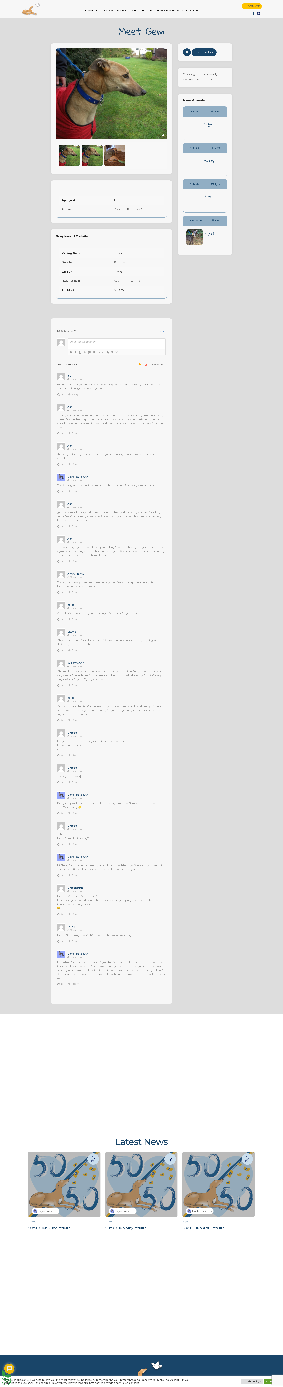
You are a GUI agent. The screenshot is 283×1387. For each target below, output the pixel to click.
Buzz (208, 197)
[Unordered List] (94, 352)
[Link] (107, 352)
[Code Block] (103, 352)
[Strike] (85, 352)
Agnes (209, 233)
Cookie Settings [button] (252, 1381)
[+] (116, 352)
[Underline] (80, 352)
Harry (209, 160)
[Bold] (71, 352)
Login (161, 331)
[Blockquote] (98, 352)
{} (112, 352)
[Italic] (75, 352)
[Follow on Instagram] (259, 13)
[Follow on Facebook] (253, 13)
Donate (253, 6)
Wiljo (208, 124)
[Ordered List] (89, 352)
